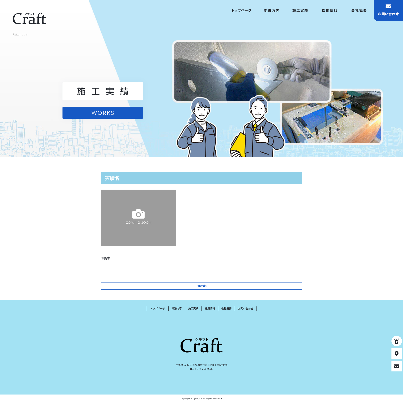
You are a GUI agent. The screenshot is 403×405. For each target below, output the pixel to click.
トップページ (241, 10)
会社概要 (359, 10)
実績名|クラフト (20, 34)
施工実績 (300, 10)
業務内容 (270, 10)
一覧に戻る (201, 286)
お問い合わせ (388, 10)
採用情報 (329, 10)
